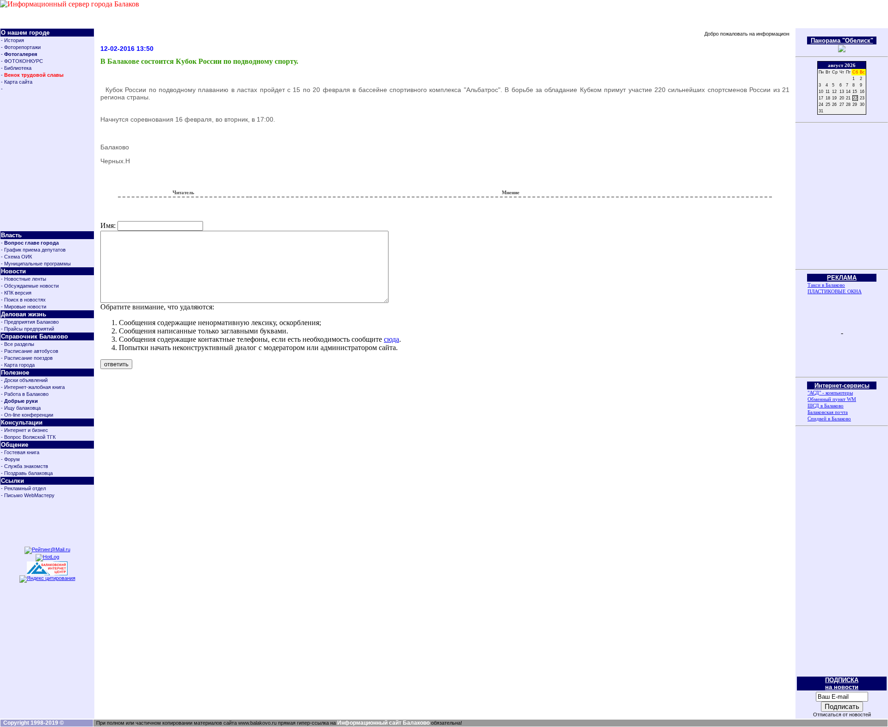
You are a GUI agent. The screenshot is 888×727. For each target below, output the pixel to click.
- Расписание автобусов (29, 351)
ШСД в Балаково (826, 405)
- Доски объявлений (24, 380)
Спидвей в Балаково (829, 418)
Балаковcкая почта (828, 412)
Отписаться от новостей (842, 714)
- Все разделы (17, 344)
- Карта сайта (16, 82)
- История (12, 40)
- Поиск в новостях (23, 299)
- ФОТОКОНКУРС (22, 61)
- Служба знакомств (24, 466)
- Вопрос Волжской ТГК (28, 437)
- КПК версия (16, 293)
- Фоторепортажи (21, 47)
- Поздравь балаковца (27, 473)
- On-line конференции (27, 415)
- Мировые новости (23, 306)
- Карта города (18, 365)
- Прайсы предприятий (27, 329)
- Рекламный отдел (23, 488)
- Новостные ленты (23, 279)
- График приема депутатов (33, 250)
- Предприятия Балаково (30, 322)
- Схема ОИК (16, 256)
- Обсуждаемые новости (30, 286)
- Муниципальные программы (36, 263)
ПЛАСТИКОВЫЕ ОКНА (835, 291)
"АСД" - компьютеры (830, 392)
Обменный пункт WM (832, 399)
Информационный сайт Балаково (383, 723)
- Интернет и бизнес (24, 430)
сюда (391, 339)
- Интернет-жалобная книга (33, 387)
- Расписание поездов (27, 358)
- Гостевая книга (20, 452)
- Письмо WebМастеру (28, 495)
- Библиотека (16, 68)
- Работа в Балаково (25, 394)
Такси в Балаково (826, 285)
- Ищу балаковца (21, 408)
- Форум (10, 459)
